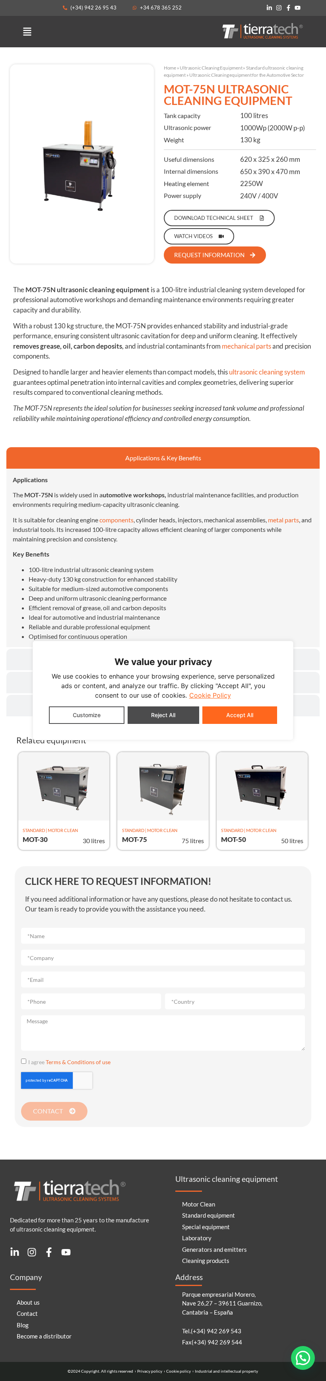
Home (170, 68)
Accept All (239, 715)
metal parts (283, 520)
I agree (69, 1061)
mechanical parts (246, 346)
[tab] (162, 458)
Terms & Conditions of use (78, 1061)
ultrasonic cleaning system (267, 372)
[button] (27, 32)
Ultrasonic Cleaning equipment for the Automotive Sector (246, 75)
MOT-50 (233, 839)
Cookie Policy (210, 695)
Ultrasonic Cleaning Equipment (211, 68)
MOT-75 (134, 839)
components (116, 520)
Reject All (163, 715)
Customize (87, 715)
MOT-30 (35, 839)
